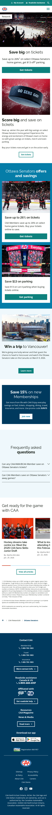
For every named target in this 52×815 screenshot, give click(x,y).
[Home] (4, 9)
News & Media (26, 717)
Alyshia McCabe (13, 555)
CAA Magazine (26, 712)
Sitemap (19, 772)
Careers (33, 779)
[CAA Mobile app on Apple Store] (18, 739)
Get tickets (26, 154)
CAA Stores (26, 782)
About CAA (19, 779)
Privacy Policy (32, 772)
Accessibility (33, 775)
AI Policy (19, 775)
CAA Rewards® (14, 620)
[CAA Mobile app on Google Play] (33, 739)
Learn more (26, 370)
